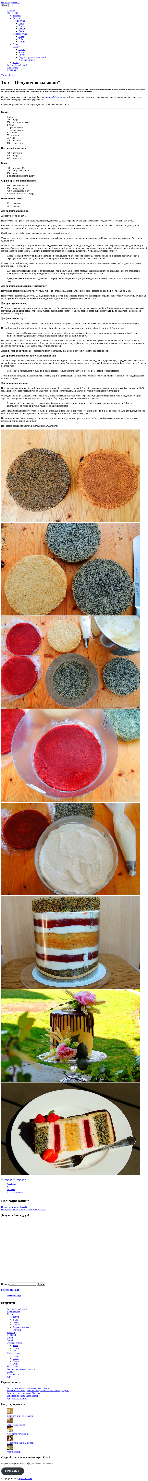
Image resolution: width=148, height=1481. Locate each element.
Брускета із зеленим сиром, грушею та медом (29, 1388)
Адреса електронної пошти (14, 1463)
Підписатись (12, 1471)
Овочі (15, 44)
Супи (21, 31)
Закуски (17, 15)
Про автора (12, 67)
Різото (21, 26)
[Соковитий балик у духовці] (10, 1440)
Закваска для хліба (16, 1425)
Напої (15, 62)
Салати (16, 18)
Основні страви (20, 34)
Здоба (15, 1319)
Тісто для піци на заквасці (20, 1416)
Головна (11, 10)
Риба (20, 39)
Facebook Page (10, 1289)
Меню (4, 5)
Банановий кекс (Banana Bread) (22, 1396)
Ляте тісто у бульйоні (17, 1434)
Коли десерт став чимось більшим (23, 1393)
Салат (10, 1371)
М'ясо (15, 1345)
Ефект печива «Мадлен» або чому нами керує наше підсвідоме (38, 1390)
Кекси (21, 52)
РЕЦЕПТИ (12, 13)
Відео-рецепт (13, 1311)
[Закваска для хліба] (10, 1422)
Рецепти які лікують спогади (21, 1369)
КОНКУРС (12, 70)
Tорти (21, 49)
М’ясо (21, 36)
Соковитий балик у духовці (20, 1443)
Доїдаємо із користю (17, 1398)
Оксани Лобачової (53, 97)
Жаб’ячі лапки (14, 1452)
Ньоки (21, 28)
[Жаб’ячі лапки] (10, 1449)
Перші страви (19, 21)
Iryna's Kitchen (25, 1478)
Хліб (9, 1377)
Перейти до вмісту (10, 2)
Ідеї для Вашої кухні (17, 65)
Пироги (22, 54)
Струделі (17, 1330)
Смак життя (13, 1374)
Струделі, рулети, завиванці (32, 57)
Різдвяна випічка (26, 60)
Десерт (16, 47)
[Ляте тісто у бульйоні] (10, 1431)
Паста (21, 23)
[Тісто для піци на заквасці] (10, 1413)
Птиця (21, 41)
